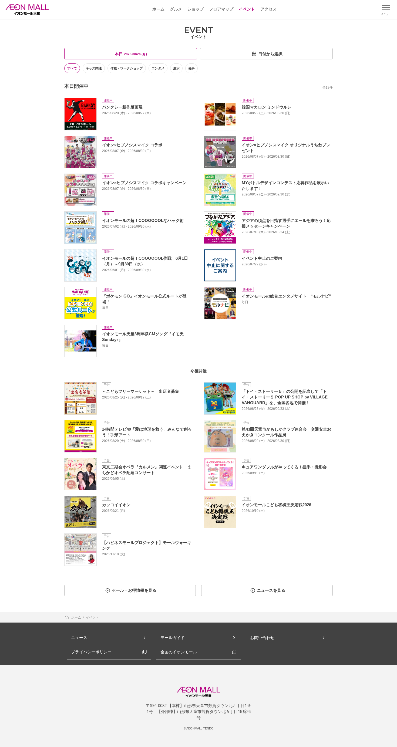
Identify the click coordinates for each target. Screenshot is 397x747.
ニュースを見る (271, 590)
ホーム (76, 617)
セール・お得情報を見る (134, 590)
